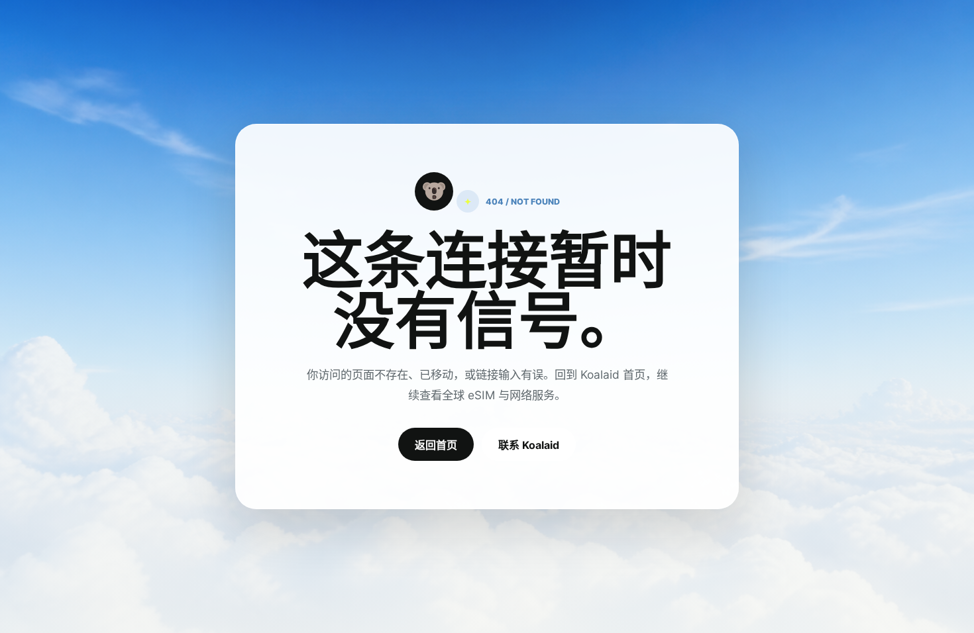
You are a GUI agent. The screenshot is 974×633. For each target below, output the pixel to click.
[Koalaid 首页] (434, 191)
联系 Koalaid (528, 445)
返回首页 (436, 445)
